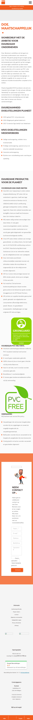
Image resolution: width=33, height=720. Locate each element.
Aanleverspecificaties (16, 609)
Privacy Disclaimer (16, 622)
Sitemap (17, 625)
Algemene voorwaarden (16, 617)
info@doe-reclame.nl (17, 696)
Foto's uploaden (15, 560)
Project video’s (16, 611)
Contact (16, 614)
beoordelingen (25, 672)
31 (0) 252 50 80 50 (16, 694)
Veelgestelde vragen (16, 620)
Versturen (18, 570)
